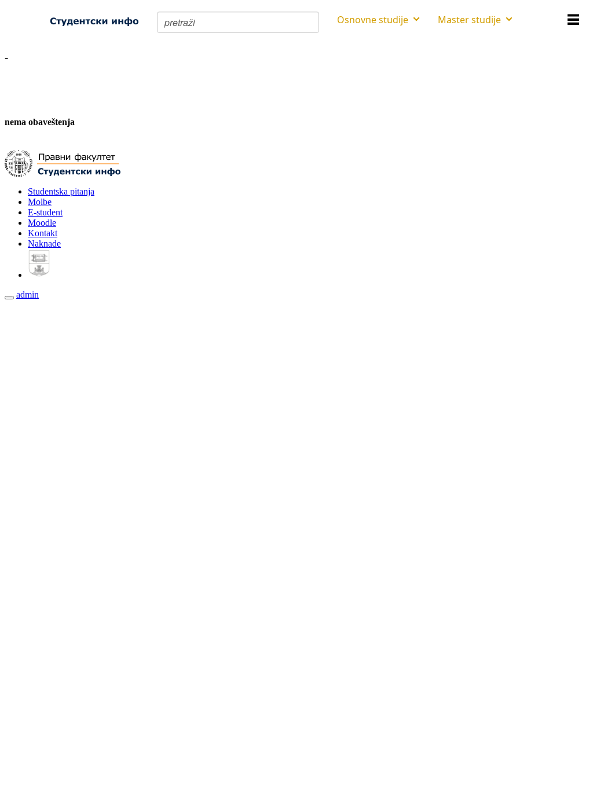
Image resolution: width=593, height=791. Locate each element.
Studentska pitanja (61, 191)
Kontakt (42, 233)
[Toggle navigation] (9, 297)
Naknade (44, 243)
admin (27, 294)
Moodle (42, 223)
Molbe (40, 202)
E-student (45, 212)
